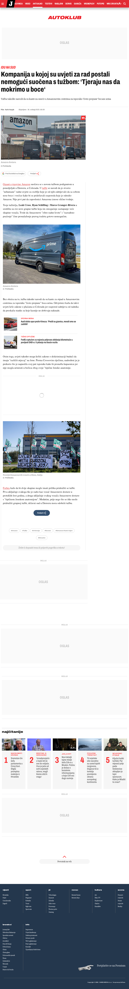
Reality (120, 906)
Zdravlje (51, 901)
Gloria (4, 950)
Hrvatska (5, 895)
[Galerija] (43, 137)
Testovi (48, 3)
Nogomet (28, 898)
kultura (98, 890)
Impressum (29, 930)
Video (27, 3)
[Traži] (124, 4)
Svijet (4, 898)
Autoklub (6, 941)
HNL (27, 895)
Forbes (6, 488)
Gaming (51, 912)
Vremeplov (89, 3)
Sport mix (29, 909)
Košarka (28, 901)
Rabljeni (59, 3)
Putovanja (52, 906)
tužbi (44, 188)
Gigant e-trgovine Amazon (16, 184)
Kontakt (28, 947)
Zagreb (5, 904)
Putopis (100, 3)
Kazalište (98, 906)
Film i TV (97, 898)
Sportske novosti (8, 935)
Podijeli (33, 174)
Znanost (51, 898)
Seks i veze (52, 904)
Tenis (27, 904)
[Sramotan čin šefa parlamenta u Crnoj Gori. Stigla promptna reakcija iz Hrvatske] (13, 745)
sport (28, 890)
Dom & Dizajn (7, 944)
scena (121, 890)
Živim (4, 958)
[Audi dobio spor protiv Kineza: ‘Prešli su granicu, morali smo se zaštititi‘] (10, 324)
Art (96, 895)
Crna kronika (7, 901)
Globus (5, 938)
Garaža (77, 3)
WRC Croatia (113, 3)
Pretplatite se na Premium (111, 965)
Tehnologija (52, 895)
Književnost (98, 901)
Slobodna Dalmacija (9, 932)
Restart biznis (76, 895)
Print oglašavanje (31, 944)
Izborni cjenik (30, 938)
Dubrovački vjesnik (9, 955)
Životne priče (53, 909)
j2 (49, 890)
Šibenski (5, 964)
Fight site (28, 906)
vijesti (6, 890)
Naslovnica (17, 3)
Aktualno (37, 3)
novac (75, 890)
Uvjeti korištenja (31, 932)
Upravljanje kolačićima (33, 950)
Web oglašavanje (31, 941)
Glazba (97, 904)
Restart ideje (76, 898)
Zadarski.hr (6, 961)
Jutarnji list (6, 930)
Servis (68, 3)
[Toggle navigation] (2, 3)
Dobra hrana (7, 947)
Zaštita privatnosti (31, 935)
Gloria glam (6, 952)
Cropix (5, 967)
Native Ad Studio (8, 970)
